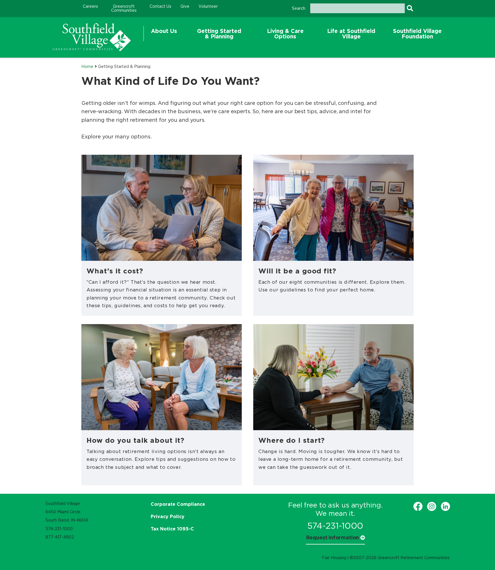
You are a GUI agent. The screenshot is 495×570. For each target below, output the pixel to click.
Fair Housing (334, 557)
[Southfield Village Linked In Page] (445, 506)
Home (87, 66)
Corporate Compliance (178, 504)
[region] (92, 37)
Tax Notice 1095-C (172, 528)
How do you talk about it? (135, 440)
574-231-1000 (335, 525)
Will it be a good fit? (297, 270)
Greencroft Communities (124, 8)
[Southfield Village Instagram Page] (431, 506)
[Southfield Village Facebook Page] (418, 506)
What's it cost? (115, 270)
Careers (90, 6)
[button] (164, 34)
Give (184, 6)
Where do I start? (291, 440)
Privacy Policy (167, 516)
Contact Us (160, 6)
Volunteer (208, 6)
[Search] (409, 8)
